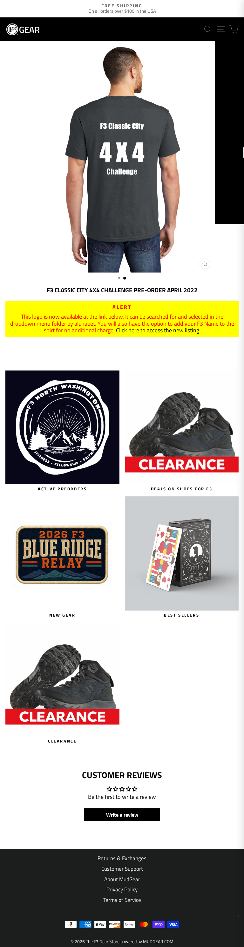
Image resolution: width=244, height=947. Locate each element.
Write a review (122, 815)
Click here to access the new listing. (158, 330)
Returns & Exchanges (122, 858)
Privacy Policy (122, 889)
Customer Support (122, 869)
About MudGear (122, 879)
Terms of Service (122, 900)
